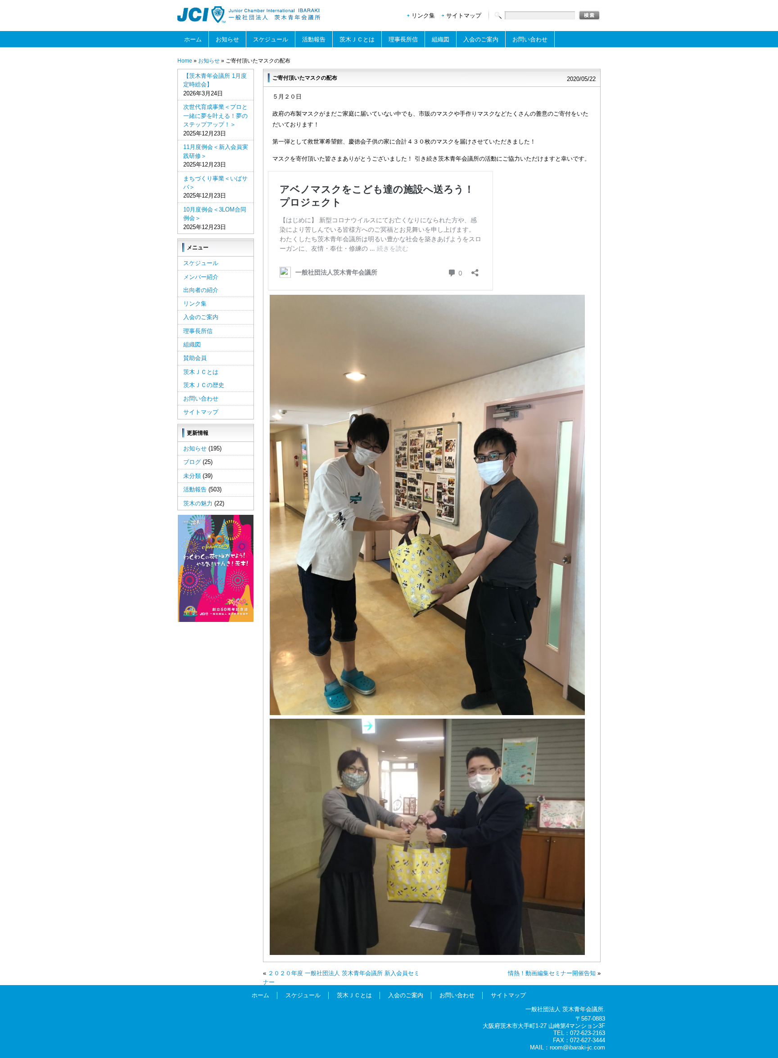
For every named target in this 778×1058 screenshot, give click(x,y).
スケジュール (270, 39)
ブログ (192, 462)
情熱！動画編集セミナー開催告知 (552, 973)
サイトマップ (463, 15)
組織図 (440, 39)
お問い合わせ (529, 39)
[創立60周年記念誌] (215, 620)
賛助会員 (195, 358)
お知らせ (227, 39)
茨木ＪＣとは (357, 39)
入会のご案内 (480, 39)
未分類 (192, 476)
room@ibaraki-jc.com (577, 1047)
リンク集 (423, 15)
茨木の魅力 (198, 503)
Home (184, 61)
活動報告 (314, 39)
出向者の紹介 (200, 290)
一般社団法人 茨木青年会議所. (565, 1009)
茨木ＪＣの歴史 (203, 385)
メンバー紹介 (200, 277)
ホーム (193, 39)
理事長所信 (403, 39)
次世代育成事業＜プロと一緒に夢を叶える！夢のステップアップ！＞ (215, 116)
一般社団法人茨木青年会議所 (249, 14)
